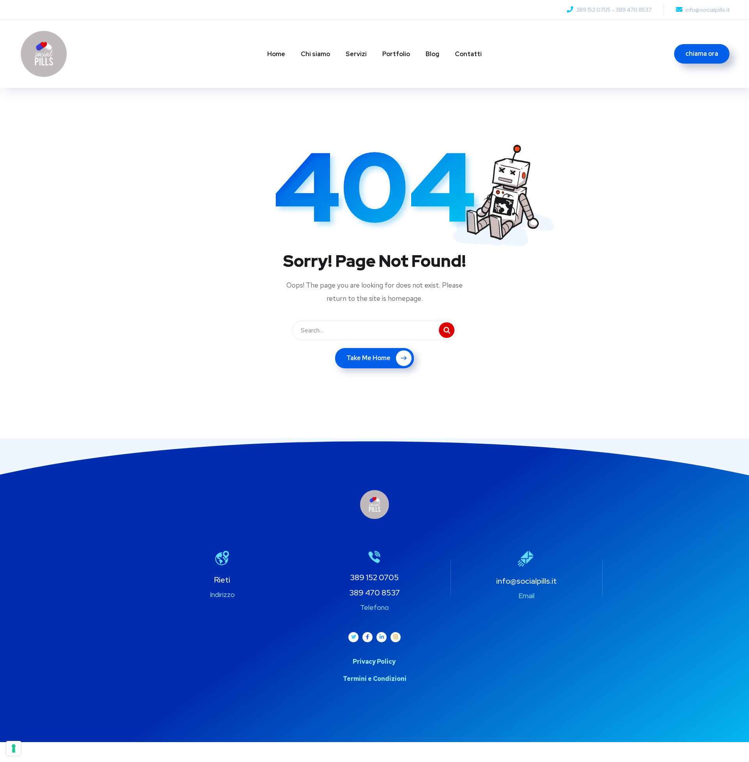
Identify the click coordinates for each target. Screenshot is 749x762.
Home (276, 54)
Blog (432, 54)
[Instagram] (395, 637)
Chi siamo (315, 54)
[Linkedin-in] (381, 637)
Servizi (356, 54)
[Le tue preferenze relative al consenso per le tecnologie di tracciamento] (13, 748)
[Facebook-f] (367, 637)
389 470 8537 (633, 9)
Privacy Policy (375, 661)
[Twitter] (353, 637)
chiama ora (701, 54)
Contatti (468, 54)
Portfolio (396, 54)
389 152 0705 (593, 9)
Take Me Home (368, 358)
